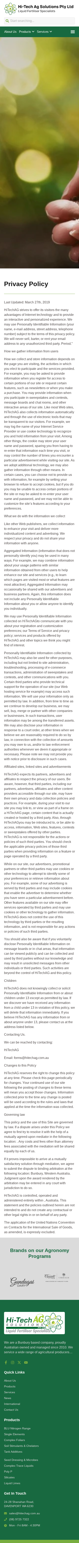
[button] (72, 32)
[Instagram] (12, 1362)
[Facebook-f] (6, 1362)
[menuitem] (27, 32)
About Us (10, 1380)
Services (9, 1392)
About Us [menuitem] (10, 31)
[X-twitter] (19, 1362)
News (7, 1398)
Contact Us (11, 1409)
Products (9, 1386)
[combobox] (39, 20)
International (12, 1403)
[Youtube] (26, 1362)
